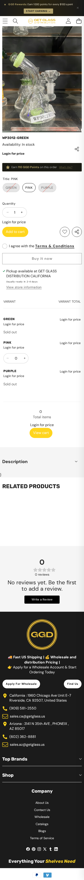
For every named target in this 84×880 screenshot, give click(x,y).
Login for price (13, 154)
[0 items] (79, 21)
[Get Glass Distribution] (42, 21)
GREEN (13, 188)
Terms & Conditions (54, 246)
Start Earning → (38, 11)
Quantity (8, 204)
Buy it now (42, 258)
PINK (29, 188)
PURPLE (48, 188)
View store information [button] (24, 287)
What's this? (65, 167)
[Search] (16, 21)
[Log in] (68, 21)
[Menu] (5, 21)
